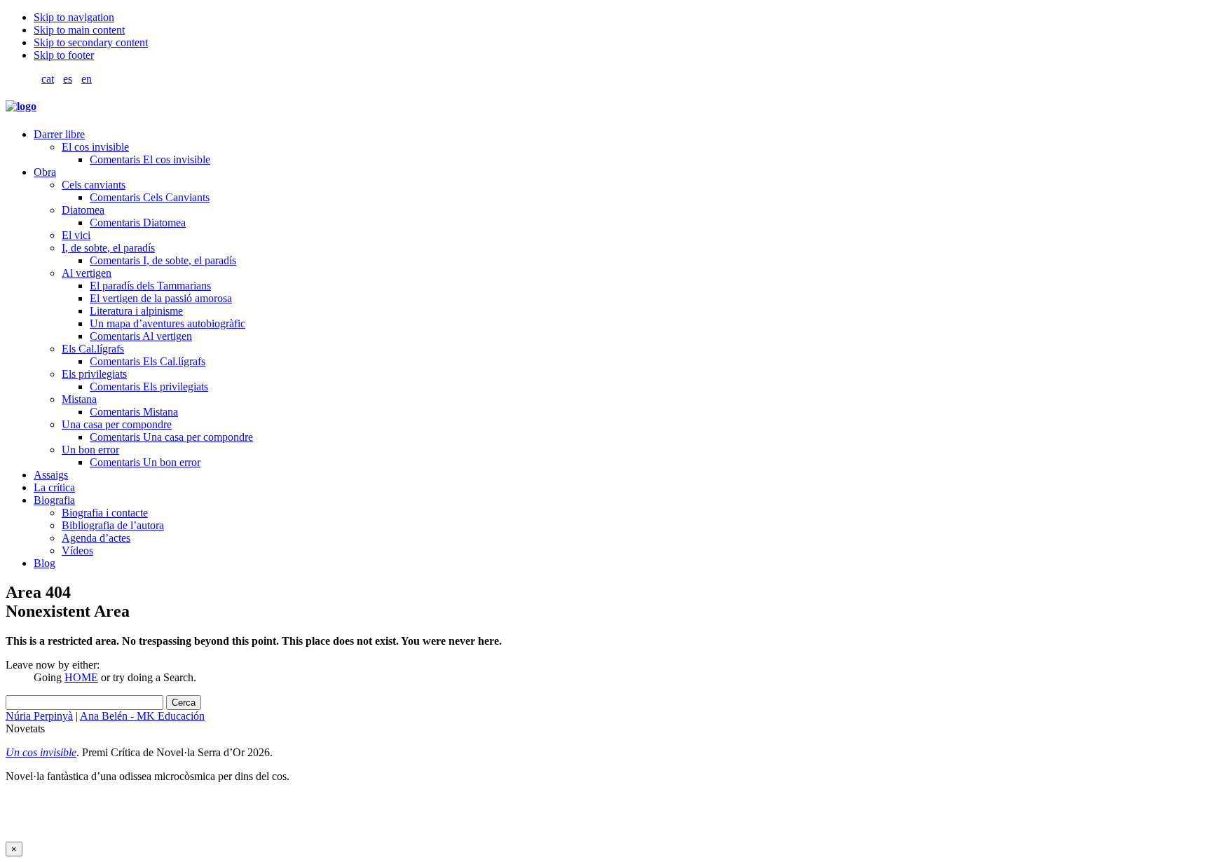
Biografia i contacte (105, 513)
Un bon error (90, 450)
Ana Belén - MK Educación (142, 716)
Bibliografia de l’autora (113, 525)
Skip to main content (79, 30)
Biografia (54, 500)
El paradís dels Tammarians (150, 286)
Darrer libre (59, 134)
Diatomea (83, 210)
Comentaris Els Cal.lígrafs (147, 361)
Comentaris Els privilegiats (149, 386)
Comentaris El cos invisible (150, 159)
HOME (81, 677)
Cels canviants (93, 185)
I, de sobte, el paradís (108, 248)
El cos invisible (95, 147)
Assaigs (51, 475)
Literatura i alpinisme (136, 311)
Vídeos (77, 550)
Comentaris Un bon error (145, 462)
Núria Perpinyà (39, 716)
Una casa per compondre (117, 424)
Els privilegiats (94, 374)
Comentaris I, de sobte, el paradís (163, 260)
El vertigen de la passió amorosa (161, 298)
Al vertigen (86, 273)
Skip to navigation (74, 17)
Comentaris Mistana (134, 412)
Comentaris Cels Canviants (150, 197)
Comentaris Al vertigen (141, 336)
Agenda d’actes (96, 538)
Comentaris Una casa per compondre (171, 437)
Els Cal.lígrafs (93, 349)
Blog (44, 563)
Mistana (79, 399)
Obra (45, 172)
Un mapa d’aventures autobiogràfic (167, 323)
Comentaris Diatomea (138, 222)
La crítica (54, 487)
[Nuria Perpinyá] (21, 106)
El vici (76, 235)
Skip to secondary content (91, 42)
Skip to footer (64, 55)
